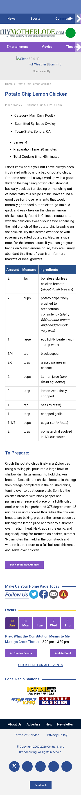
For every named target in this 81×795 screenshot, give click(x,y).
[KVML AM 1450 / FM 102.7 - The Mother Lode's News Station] (41, 689)
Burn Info (54, 64)
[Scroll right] (78, 19)
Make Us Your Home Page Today (32, 586)
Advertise (33, 724)
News (11, 18)
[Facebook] (27, 766)
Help (49, 724)
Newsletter (65, 724)
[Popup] (70, 33)
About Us (15, 724)
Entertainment (17, 47)
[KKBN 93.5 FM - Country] (54, 699)
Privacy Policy (57, 735)
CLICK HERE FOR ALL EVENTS (40, 665)
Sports (35, 18)
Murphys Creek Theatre (22, 642)
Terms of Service (26, 735)
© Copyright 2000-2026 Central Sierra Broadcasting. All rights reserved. (40, 749)
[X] (14, 766)
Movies (46, 47)
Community (64, 18)
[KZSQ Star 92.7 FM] (22, 699)
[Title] (66, 766)
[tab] (12, 623)
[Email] (53, 766)
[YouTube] (40, 766)
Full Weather (37, 64)
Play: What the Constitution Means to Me (37, 636)
